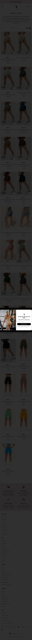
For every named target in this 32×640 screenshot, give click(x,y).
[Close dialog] (31, 310)
